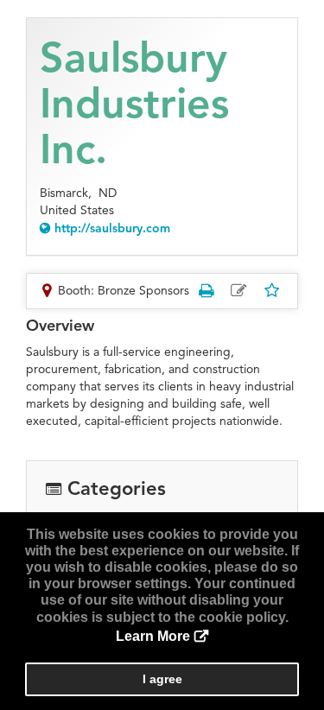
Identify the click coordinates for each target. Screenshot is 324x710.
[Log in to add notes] (238, 291)
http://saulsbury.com (112, 228)
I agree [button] (162, 679)
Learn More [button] (153, 636)
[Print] (205, 290)
